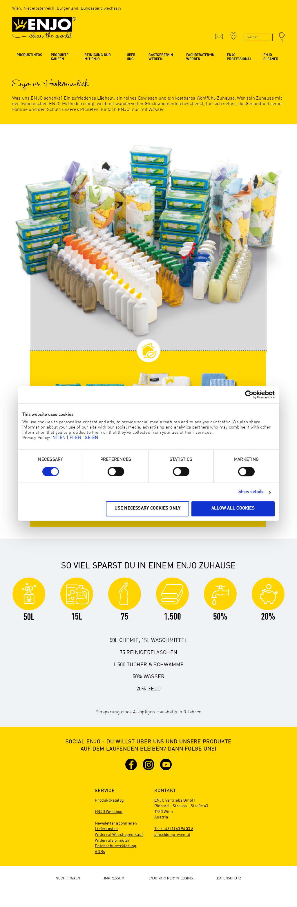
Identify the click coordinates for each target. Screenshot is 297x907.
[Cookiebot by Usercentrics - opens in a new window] (249, 394)
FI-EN (75, 438)
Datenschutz (229, 878)
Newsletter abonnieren (116, 823)
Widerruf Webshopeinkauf (119, 835)
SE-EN (91, 438)
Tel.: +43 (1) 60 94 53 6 (173, 829)
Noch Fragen (68, 878)
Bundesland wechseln (101, 8)
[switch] (116, 471)
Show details (251, 492)
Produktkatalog (109, 800)
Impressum (114, 878)
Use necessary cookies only (147, 509)
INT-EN (58, 438)
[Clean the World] (44, 30)
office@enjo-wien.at (172, 835)
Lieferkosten (106, 829)
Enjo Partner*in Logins (170, 878)
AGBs (100, 852)
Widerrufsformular (112, 840)
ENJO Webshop (109, 812)
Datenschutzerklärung (115, 846)
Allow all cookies (233, 509)
